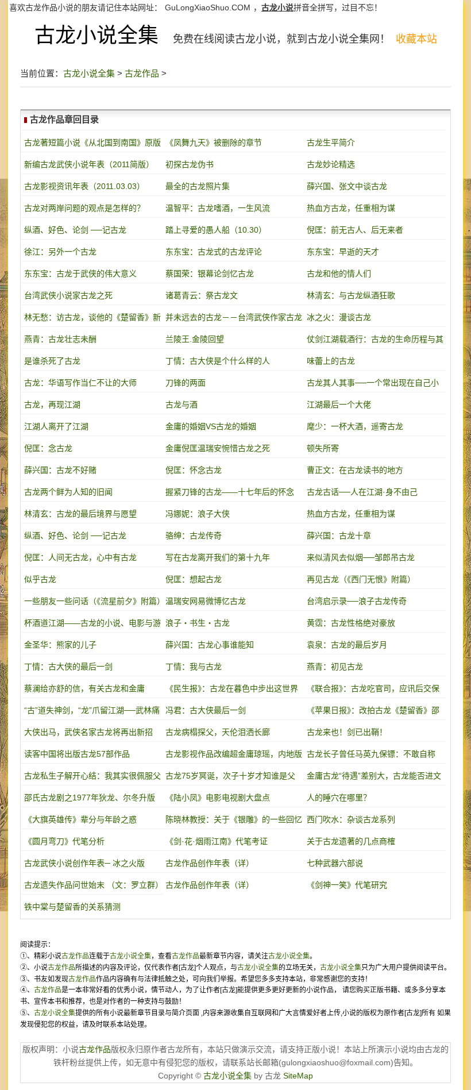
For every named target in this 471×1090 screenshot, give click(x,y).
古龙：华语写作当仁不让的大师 (80, 382)
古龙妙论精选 (331, 164)
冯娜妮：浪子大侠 (197, 513)
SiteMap (298, 1075)
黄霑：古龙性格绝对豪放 (351, 622)
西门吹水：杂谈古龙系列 (351, 819)
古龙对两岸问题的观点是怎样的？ (84, 208)
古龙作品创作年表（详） (209, 863)
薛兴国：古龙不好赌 (60, 470)
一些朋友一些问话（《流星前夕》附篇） (94, 601)
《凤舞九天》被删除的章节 (213, 142)
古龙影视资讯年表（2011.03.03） (84, 186)
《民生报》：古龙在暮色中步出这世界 (231, 688)
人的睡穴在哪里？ (339, 797)
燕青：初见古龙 (335, 666)
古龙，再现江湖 (52, 404)
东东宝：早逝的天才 (343, 251)
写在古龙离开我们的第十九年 (217, 557)
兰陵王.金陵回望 (194, 339)
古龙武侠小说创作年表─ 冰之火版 (84, 863)
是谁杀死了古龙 (52, 360)
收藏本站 (416, 39)
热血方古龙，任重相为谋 (351, 208)
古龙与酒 (181, 404)
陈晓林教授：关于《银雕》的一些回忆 (233, 819)
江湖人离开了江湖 (56, 426)
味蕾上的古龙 (331, 360)
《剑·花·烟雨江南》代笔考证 (216, 841)
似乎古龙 (40, 579)
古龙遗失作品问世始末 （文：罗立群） (93, 884)
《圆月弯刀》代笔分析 (64, 841)
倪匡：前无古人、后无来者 (355, 229)
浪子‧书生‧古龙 (197, 622)
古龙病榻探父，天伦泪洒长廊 (217, 732)
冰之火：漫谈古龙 (339, 317)
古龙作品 (142, 73)
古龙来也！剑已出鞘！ (347, 732)
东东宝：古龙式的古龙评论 (213, 251)
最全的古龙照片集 (197, 186)
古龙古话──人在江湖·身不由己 (362, 491)
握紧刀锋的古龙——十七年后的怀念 (229, 491)
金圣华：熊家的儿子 (60, 644)
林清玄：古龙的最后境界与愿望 (80, 513)
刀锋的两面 (185, 382)
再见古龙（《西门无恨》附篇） (361, 579)
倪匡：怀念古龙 (193, 470)
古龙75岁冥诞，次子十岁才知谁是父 (230, 775)
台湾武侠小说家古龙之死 (68, 295)
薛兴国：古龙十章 (339, 535)
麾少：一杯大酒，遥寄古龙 (355, 426)
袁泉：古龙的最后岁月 (347, 644)
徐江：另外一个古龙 (60, 251)
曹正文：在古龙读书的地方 (355, 470)
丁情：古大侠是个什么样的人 (217, 360)
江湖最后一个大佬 (339, 404)
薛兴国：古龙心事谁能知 (209, 644)
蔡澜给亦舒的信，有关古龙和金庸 (84, 688)
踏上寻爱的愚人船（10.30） (216, 229)
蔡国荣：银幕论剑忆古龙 (209, 273)
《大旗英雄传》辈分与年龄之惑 (80, 819)
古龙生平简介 (331, 142)
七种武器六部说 (335, 863)
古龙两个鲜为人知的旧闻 (68, 491)
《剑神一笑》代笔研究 (347, 884)
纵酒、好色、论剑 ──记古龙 (75, 229)
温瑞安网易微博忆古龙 (205, 601)
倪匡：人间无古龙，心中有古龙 (80, 557)
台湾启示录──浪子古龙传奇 (357, 601)
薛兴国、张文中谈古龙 (347, 186)
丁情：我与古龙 (193, 666)
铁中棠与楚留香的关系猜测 (72, 906)
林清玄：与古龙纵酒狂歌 (351, 295)
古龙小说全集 (96, 35)
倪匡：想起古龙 (193, 579)
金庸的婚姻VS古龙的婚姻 (210, 426)
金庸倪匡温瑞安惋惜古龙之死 (217, 448)
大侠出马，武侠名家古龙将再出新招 (88, 732)
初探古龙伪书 (189, 164)
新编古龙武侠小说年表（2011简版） (89, 164)
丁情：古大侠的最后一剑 (68, 666)
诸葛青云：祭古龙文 (201, 295)
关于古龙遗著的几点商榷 (351, 841)
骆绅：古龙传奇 (193, 535)
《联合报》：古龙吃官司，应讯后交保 (373, 688)
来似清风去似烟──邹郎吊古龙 (361, 557)
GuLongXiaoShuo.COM (207, 7)
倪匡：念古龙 (48, 448)
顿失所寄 (323, 448)
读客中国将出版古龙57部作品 (77, 753)
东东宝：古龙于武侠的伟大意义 (80, 273)
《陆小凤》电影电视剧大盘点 (217, 797)
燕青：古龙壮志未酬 (60, 339)
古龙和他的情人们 (339, 273)
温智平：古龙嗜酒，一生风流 (217, 208)
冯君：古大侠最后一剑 (205, 710)
